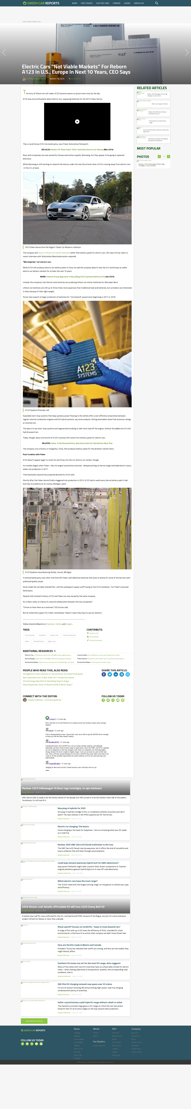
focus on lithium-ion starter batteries (54, 253)
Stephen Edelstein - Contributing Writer (44, 700)
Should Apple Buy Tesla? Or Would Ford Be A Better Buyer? (48, 684)
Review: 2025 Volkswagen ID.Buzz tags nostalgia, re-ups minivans (62, 788)
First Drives (87, 3)
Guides (127, 3)
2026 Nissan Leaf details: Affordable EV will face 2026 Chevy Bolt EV (63, 906)
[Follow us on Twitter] (108, 700)
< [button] (159, 156)
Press (133, 1039)
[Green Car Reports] (41, 3)
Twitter (58, 624)
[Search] (162, 3)
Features (77, 1058)
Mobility (77, 1036)
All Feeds (115, 1032)
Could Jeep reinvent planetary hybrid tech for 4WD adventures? (88, 863)
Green (27, 641)
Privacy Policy (136, 1052)
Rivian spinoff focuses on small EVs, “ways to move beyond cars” (89, 927)
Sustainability (79, 1039)
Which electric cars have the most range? (77, 881)
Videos (95, 1036)
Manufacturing (38, 641)
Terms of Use (136, 1042)
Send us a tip (93, 633)
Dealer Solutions (99, 1045)
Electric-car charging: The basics (73, 826)
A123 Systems (30, 635)
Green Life (139, 3)
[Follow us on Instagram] (113, 700)
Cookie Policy (136, 1048)
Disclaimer (135, 1045)
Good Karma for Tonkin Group (94, 662)
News (74, 3)
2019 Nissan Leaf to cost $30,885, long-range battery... (48, 655)
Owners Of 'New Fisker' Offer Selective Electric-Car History (77, 149)
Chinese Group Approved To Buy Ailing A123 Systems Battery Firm (75, 276)
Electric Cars (102, 3)
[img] (104, 674)
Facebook (50, 624)
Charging (77, 1032)
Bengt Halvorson (28, 792)
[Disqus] (77, 743)
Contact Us (135, 1036)
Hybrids (116, 3)
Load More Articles (34, 1021)
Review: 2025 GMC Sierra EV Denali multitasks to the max (85, 845)
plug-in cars (52, 641)
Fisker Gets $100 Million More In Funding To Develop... (48, 658)
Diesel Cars (78, 1055)
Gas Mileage (78, 1042)
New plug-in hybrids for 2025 (72, 808)
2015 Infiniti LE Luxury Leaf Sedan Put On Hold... (98, 655)
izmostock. (111, 1062)
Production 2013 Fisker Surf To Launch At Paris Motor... (101, 658)
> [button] (168, 156)
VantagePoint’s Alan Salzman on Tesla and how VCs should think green (53, 674)
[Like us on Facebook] (103, 700)
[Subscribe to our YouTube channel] (117, 700)
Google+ (69, 624)
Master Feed (117, 1036)
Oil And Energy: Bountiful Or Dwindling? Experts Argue (46, 681)
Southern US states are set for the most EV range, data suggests (89, 963)
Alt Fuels (77, 1052)
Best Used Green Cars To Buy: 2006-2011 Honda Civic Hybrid (48, 677)
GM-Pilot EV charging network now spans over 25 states (85, 984)
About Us (134, 1032)
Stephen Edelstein (36, 79)
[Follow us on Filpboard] (122, 700)
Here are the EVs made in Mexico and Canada (79, 945)
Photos (96, 1032)
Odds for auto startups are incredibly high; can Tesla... (50, 662)
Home (25, 21)
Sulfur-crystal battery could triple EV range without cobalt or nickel (90, 1002)
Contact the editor (95, 640)
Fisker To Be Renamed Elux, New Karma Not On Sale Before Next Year (82, 443)
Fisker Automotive (69, 635)
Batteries (42, 635)
